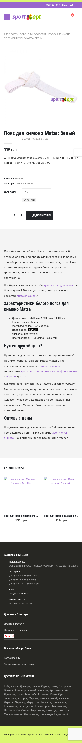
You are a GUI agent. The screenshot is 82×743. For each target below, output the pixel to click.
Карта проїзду (12, 658)
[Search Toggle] (61, 17)
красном (26, 371)
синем (54, 371)
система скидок (27, 295)
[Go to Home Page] (5, 30)
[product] (21, 494)
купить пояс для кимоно (59, 285)
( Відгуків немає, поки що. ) (35, 138)
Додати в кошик (41, 215)
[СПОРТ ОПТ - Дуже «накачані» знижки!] (27, 16)
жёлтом (43, 366)
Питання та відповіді (15, 630)
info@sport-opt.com (19, 593)
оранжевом (41, 371)
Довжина (10, 191)
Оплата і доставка (14, 624)
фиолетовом (68, 371)
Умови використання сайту (19, 664)
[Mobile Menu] (7, 17)
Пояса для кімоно (24, 183)
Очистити (29, 200)
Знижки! (9, 636)
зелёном (55, 366)
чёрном (11, 376)
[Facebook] (75, 5)
